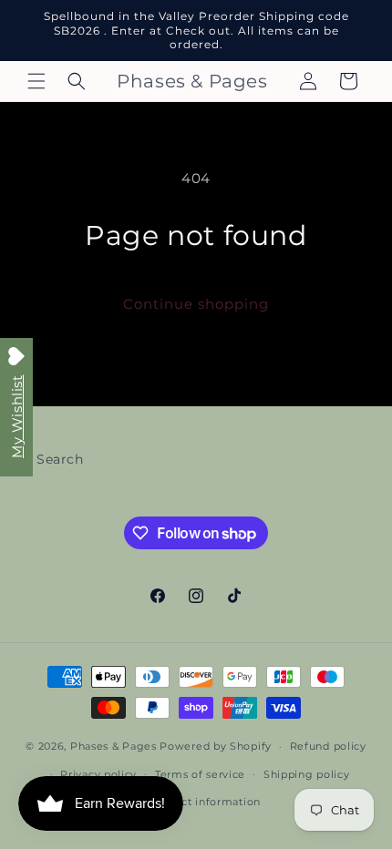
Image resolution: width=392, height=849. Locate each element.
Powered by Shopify (216, 746)
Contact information (205, 801)
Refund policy (328, 746)
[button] (36, 81)
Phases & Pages (113, 746)
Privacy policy (98, 774)
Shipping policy (306, 774)
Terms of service (200, 774)
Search (60, 459)
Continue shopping (196, 303)
